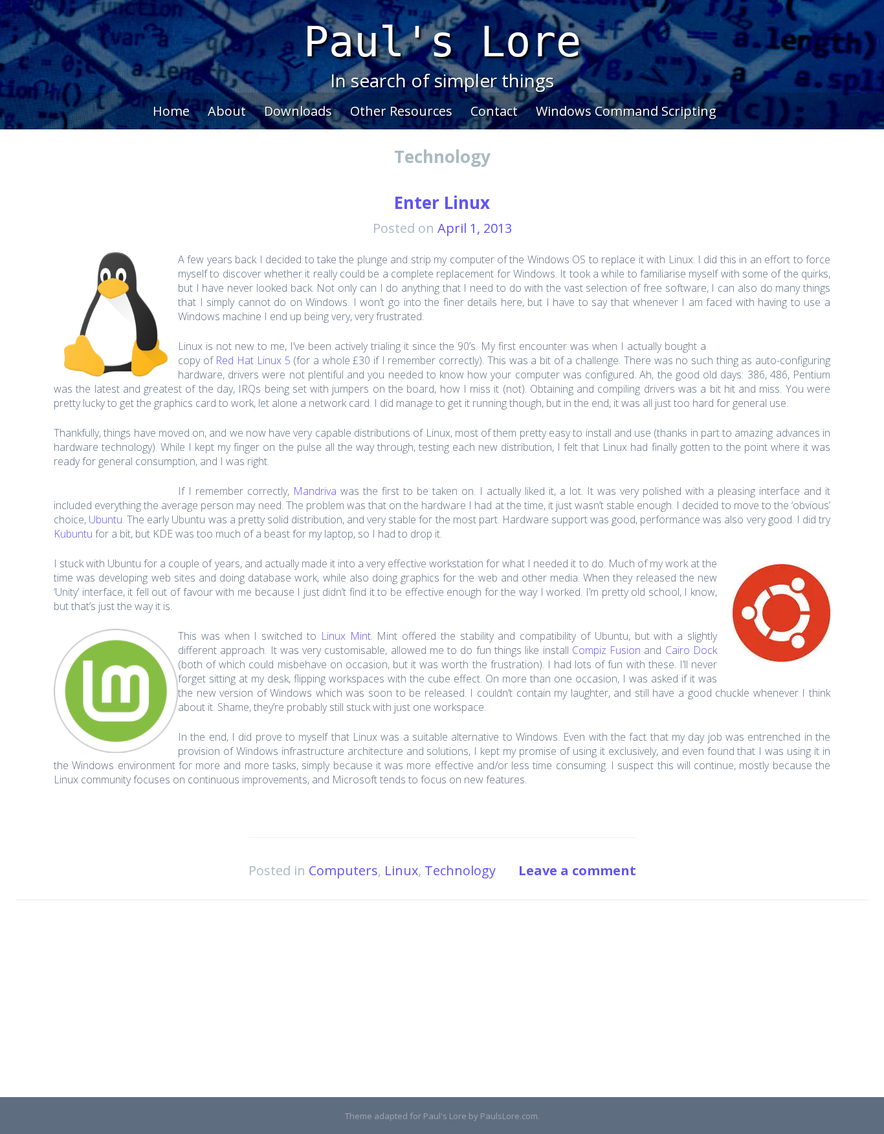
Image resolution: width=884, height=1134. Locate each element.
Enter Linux (442, 202)
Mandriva (315, 491)
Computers (343, 870)
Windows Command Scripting (626, 111)
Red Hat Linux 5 (252, 360)
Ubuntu (105, 519)
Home (171, 111)
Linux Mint (346, 636)
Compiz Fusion (606, 650)
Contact (494, 111)
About (227, 111)
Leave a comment (577, 870)
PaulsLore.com (509, 1116)
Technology (460, 870)
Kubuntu (73, 534)
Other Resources (401, 111)
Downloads (298, 111)
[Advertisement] (442, 1006)
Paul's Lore (442, 41)
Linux (401, 870)
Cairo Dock (691, 650)
